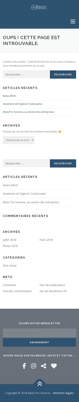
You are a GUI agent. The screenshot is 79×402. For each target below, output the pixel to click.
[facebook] (24, 366)
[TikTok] (43, 366)
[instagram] (33, 366)
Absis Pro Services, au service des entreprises (28, 112)
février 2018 (10, 246)
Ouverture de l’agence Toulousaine (22, 104)
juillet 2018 (9, 240)
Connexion (9, 285)
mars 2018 (46, 240)
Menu (72, 21)
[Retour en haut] (39, 384)
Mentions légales (63, 393)
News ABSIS (9, 95)
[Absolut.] (54, 366)
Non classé (10, 265)
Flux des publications (52, 285)
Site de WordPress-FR (53, 291)
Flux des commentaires (17, 291)
